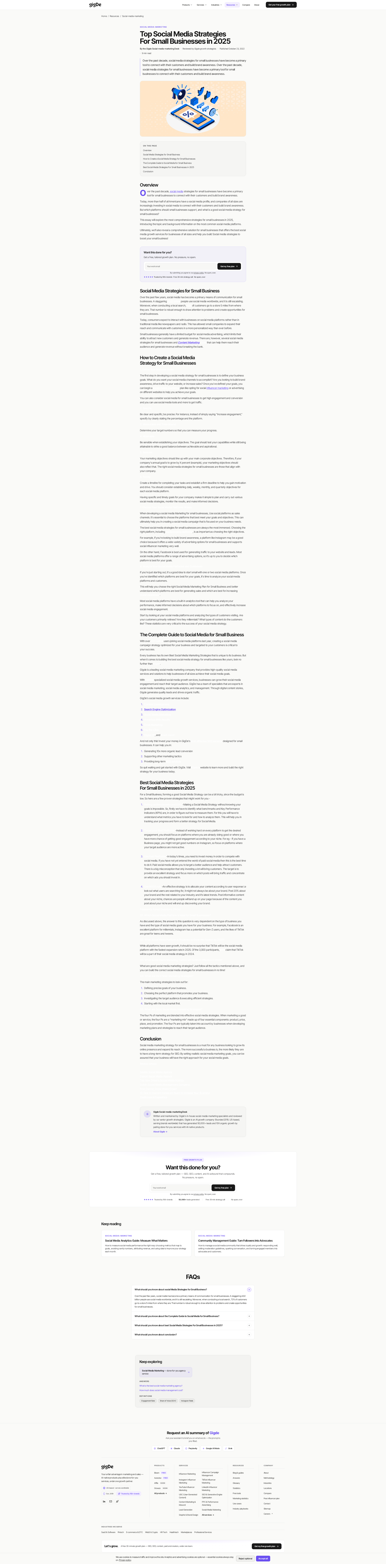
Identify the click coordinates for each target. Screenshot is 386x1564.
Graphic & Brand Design (188, 1515)
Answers (236, 1478)
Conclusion (148, 171)
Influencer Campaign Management (210, 1474)
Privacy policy (125, 1560)
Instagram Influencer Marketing (187, 1481)
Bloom (160, 1473)
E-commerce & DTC (134, 1532)
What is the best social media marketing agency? (160, 1385)
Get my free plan (227, 266)
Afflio (159, 1483)
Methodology (269, 1478)
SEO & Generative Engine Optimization (212, 1496)
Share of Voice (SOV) (168, 1401)
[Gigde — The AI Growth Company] (95, 5)
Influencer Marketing (187, 1474)
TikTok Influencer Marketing (208, 1481)
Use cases (237, 1503)
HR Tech (163, 1532)
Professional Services (203, 1532)
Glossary (236, 1483)
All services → (208, 1515)
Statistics (236, 1488)
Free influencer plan (272, 1498)
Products (186, 5)
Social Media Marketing (211, 1510)
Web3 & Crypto (151, 1532)
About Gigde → (160, 1131)
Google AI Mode (213, 1448)
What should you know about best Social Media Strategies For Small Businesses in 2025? (179, 1325)
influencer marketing (217, 388)
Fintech (121, 1532)
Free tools (237, 1493)
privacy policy (199, 273)
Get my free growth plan (265, 1546)
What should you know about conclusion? (156, 1334)
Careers (268, 1514)
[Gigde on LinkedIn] (104, 1501)
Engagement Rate (148, 1401)
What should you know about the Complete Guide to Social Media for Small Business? (177, 1316)
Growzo (161, 1488)
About (256, 5)
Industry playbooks (240, 1508)
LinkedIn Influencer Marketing (209, 1488)
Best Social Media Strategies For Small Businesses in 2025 (168, 167)
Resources (230, 5)
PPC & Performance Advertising (210, 1503)
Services (200, 5)
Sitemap (267, 1508)
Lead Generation (186, 1510)
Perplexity (193, 1448)
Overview (147, 150)
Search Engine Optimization (160, 709)
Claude (177, 1448)
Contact (267, 1503)
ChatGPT (161, 1448)
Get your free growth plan (279, 5)
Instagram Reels (187, 1401)
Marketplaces (186, 1532)
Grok (230, 1448)
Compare (246, 5)
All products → (160, 1493)
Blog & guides (238, 1473)
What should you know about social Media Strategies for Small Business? (171, 1289)
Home (104, 16)
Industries (215, 5)
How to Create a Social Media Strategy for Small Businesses (169, 158)
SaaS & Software (108, 1532)
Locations (268, 1488)
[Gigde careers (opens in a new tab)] (117, 1501)
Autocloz (161, 1478)
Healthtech (174, 1532)
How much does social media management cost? (161, 1390)
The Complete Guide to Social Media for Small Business (167, 163)
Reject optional (245, 1558)
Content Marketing (188, 342)
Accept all (263, 1558)
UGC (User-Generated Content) (188, 1496)
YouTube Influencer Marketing (187, 1488)
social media (176, 191)
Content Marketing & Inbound (187, 1503)
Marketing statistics (240, 1498)
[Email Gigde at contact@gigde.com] (110, 1501)
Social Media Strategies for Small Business (161, 154)
